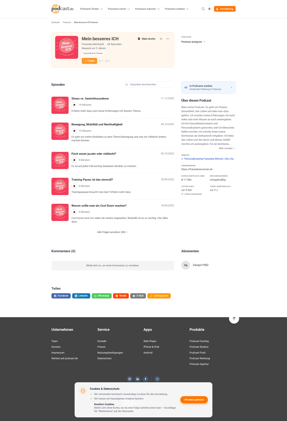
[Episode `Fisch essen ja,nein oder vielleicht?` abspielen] (74, 160)
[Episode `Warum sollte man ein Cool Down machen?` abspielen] (74, 212)
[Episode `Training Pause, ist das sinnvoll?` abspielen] (74, 186)
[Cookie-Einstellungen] (157, 378)
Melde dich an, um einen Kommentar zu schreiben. (112, 265)
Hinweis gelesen (194, 399)
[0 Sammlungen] (161, 38)
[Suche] (203, 8)
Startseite (55, 22)
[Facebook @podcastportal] (145, 378)
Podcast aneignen (191, 41)
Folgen (91, 60)
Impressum (57, 352)
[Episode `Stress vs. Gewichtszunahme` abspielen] (74, 105)
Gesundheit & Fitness (93, 53)
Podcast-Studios (199, 346)
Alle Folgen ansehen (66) (111, 232)
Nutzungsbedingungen (110, 352)
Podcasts (67, 22)
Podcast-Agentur (199, 364)
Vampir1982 (201, 265)
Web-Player (150, 341)
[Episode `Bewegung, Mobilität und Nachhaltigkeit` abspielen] (74, 131)
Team (54, 341)
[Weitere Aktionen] (167, 39)
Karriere (55, 346)
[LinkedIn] (137, 378)
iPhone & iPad (151, 346)
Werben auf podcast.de (64, 358)
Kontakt (101, 341)
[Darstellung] (209, 8)
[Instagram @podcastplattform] (129, 378)
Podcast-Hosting (199, 341)
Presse (101, 346)
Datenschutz (104, 358)
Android (148, 352)
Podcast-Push (198, 352)
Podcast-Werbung (200, 358)
